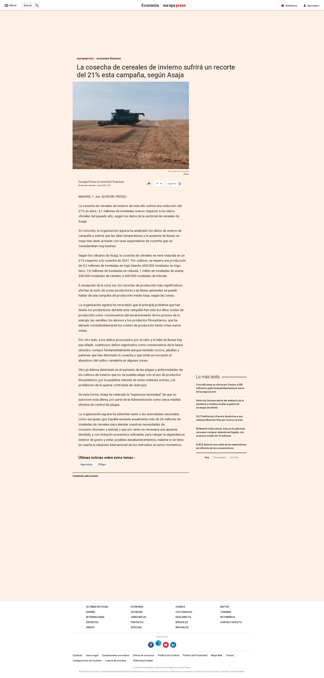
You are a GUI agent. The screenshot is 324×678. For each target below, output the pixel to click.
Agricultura (86, 464)
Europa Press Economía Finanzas (101, 182)
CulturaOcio (184, 612)
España (90, 612)
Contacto (78, 655)
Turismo (225, 612)
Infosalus (182, 627)
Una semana (219, 457)
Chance (180, 607)
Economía (137, 607)
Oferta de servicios (143, 655)
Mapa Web (216, 655)
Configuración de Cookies (87, 660)
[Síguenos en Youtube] (165, 645)
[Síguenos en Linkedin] (173, 645)
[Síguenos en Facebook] (150, 645)
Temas (230, 655)
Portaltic (137, 622)
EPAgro (102, 464)
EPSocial (136, 627)
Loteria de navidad (115, 660)
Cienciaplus (138, 617)
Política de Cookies (168, 655)
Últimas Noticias (97, 607)
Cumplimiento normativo (115, 655)
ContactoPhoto (231, 622)
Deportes (92, 622)
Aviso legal (92, 655)
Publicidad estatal (143, 660)
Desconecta (183, 617)
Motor (224, 607)
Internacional (95, 617)
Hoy (207, 457)
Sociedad (137, 612)
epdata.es (182, 622)
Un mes (234, 457)
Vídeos (90, 627)
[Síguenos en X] (158, 645)
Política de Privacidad (195, 655)
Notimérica (227, 617)
